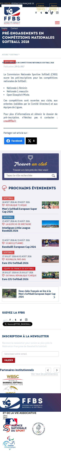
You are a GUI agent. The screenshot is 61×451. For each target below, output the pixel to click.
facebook (36, 12)
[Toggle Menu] (57, 22)
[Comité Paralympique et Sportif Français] (9, 443)
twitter (41, 12)
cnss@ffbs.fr (10, 121)
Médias (27, 13)
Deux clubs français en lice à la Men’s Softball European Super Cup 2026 (37, 294)
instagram (57, 12)
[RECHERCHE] (49, 11)
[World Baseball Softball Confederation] (12, 380)
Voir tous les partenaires (43, 374)
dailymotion (21, 320)
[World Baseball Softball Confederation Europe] (10, 393)
